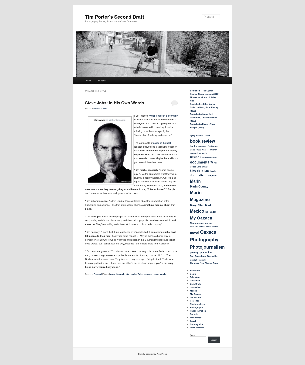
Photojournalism (207, 247)
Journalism (198, 175)
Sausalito (212, 256)
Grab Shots (195, 283)
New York (208, 223)
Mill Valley (210, 211)
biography (120, 274)
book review (202, 141)
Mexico (197, 211)
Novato (215, 226)
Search (193, 335)
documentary (201, 162)
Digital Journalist (209, 157)
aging (192, 135)
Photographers (197, 304)
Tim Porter (101, 80)
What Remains (197, 327)
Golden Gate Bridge (199, 166)
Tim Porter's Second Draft (114, 16)
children (213, 149)
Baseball (199, 135)
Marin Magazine (200, 195)
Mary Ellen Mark (201, 205)
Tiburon (208, 263)
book (207, 135)
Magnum (212, 175)
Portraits (194, 314)
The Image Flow (197, 262)
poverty (194, 252)
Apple (112, 274)
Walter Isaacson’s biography (163, 115)
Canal (192, 149)
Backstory (195, 270)
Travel (193, 320)
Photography (204, 239)
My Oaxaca (201, 218)
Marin (195, 181)
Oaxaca (208, 232)
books (193, 146)
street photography (198, 260)
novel (194, 232)
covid (204, 153)
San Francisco (198, 256)
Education (195, 277)
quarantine (206, 252)
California (212, 146)
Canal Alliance (202, 150)
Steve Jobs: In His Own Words (114, 103)
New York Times (197, 226)
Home (88, 80)
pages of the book (162, 142)
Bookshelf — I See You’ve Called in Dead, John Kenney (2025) (204, 107)
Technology (195, 317)
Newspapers (196, 223)
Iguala (213, 171)
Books (193, 273)
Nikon (208, 226)
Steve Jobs (131, 274)
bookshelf (202, 146)
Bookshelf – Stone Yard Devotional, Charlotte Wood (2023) (203, 117)
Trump (215, 263)
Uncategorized (197, 324)
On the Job (195, 297)
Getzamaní (195, 280)
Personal (98, 274)
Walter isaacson (145, 274)
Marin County (199, 186)
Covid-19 (195, 157)
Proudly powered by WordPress (152, 353)
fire (215, 162)
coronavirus (195, 153)
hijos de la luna (199, 170)
